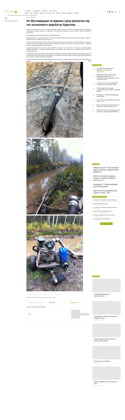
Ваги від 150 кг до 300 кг (102, 361)
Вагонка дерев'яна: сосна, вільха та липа (106, 382)
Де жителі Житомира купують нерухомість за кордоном (105, 69)
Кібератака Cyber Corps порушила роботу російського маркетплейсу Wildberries (108, 110)
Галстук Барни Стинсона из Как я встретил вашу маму (105, 340)
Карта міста (36, 12)
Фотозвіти (26, 12)
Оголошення (76, 12)
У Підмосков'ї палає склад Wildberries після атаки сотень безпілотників (107, 83)
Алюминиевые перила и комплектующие (102, 295)
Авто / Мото (48, 12)
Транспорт (58, 12)
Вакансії (31, 12)
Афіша (45, 10)
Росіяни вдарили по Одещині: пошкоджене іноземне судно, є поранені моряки (108, 89)
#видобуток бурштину (38, 297)
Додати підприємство (106, 223)
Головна (5, 15)
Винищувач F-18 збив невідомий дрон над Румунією (105, 185)
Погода (53, 12)
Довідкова (64, 12)
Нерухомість (42, 12)
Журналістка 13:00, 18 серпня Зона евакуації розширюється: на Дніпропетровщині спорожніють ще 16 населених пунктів (108, 77)
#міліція (53, 297)
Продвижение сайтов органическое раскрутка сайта (106, 317)
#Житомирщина (29, 297)
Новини (28, 10)
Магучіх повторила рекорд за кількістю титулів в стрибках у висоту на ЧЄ (108, 105)
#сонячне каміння (47, 297)
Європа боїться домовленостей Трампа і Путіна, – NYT (105, 192)
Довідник (37, 10)
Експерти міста (70, 12)
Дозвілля (54, 10)
